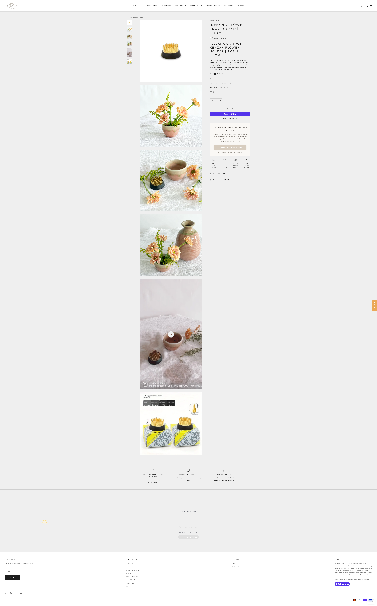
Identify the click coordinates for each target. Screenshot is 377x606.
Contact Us (129, 564)
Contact (240, 5)
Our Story (228, 5)
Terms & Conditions (132, 580)
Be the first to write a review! (188, 537)
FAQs (127, 567)
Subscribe (12, 577)
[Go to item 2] (129, 29)
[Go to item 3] (129, 36)
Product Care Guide (132, 577)
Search (128, 586)
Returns (128, 573)
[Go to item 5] (129, 52)
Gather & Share (237, 567)
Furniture (137, 5)
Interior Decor (152, 5)
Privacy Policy (130, 583)
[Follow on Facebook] (6, 593)
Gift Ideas (166, 5)
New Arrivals (180, 5)
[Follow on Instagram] (11, 593)
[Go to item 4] (129, 43)
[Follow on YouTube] (21, 593)
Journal (234, 564)
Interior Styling (213, 5)
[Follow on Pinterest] (16, 593)
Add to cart (230, 108)
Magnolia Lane (216, 21)
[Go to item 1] (129, 22)
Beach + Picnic (196, 5)
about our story (346, 579)
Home (130, 17)
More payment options (230, 119)
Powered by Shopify (31, 600)
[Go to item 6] (129, 61)
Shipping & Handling (132, 570)
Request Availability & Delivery (230, 147)
